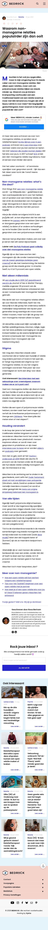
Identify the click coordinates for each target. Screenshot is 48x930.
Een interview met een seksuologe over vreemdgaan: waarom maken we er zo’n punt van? (21, 381)
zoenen (16, 220)
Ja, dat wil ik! (24, 668)
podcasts (9, 451)
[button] (41, 879)
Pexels (45, 71)
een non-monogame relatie (30, 189)
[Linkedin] (16, 632)
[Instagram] (13, 632)
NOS (35, 154)
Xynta (28, 913)
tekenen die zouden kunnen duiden (26, 151)
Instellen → (24, 127)
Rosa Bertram (11, 17)
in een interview (30, 145)
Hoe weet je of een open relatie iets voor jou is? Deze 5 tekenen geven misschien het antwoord (25, 592)
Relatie (21, 17)
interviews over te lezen (13, 448)
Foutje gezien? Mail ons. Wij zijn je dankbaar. (22, 602)
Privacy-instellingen (12, 895)
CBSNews (18, 416)
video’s (40, 448)
